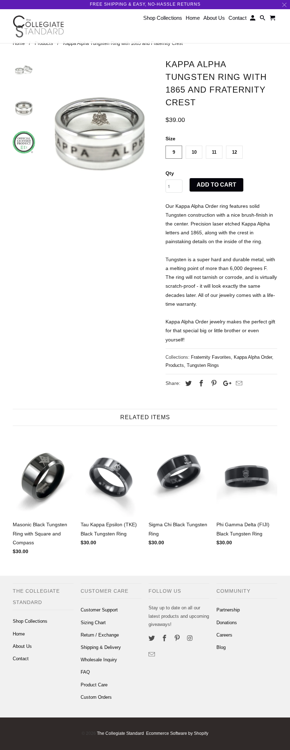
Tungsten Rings (203, 365)
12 (234, 152)
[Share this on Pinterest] (213, 383)
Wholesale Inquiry (99, 659)
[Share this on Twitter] (187, 383)
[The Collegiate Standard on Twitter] (152, 638)
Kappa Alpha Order (253, 357)
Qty (170, 173)
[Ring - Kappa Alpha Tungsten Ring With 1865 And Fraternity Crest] (100, 136)
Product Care (94, 684)
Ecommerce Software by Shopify (177, 733)
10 (194, 152)
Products (175, 365)
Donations (226, 622)
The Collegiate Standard (120, 733)
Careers (224, 635)
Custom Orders (96, 697)
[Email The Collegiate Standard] (152, 654)
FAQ (85, 672)
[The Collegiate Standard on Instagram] (190, 638)
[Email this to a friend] (238, 383)
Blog (221, 647)
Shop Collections (30, 621)
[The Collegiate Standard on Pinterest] (178, 638)
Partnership (228, 610)
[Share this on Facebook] (200, 383)
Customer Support (99, 610)
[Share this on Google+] (225, 383)
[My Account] (253, 19)
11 (214, 152)
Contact (21, 658)
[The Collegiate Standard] (38, 26)
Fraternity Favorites (211, 357)
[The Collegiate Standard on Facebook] (165, 638)
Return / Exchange (100, 635)
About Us (22, 646)
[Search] (263, 19)
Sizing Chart (93, 622)
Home (19, 634)
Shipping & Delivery (101, 647)
